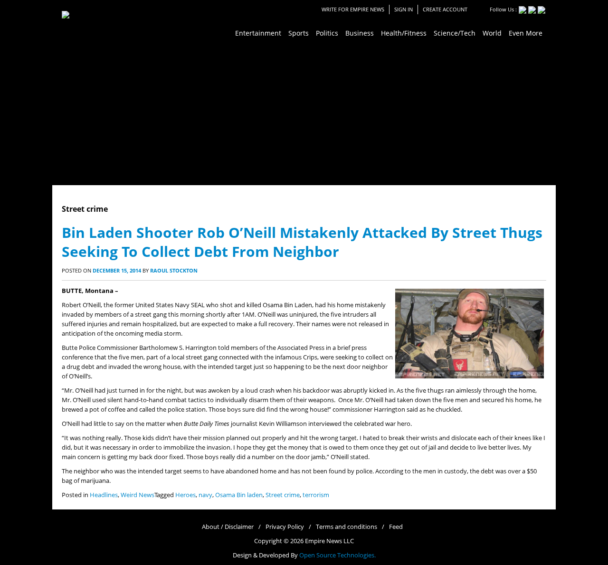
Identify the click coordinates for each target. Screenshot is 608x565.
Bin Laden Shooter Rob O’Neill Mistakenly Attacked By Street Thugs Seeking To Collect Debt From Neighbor (302, 242)
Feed (396, 527)
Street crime (283, 495)
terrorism (316, 495)
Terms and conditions (346, 527)
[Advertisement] (304, 113)
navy (205, 495)
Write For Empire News (353, 9)
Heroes (185, 495)
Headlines (104, 495)
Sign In (403, 9)
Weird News (137, 495)
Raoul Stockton (174, 270)
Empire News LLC (329, 541)
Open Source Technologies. (337, 555)
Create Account (445, 9)
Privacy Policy (285, 527)
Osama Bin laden (239, 495)
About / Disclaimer (228, 527)
